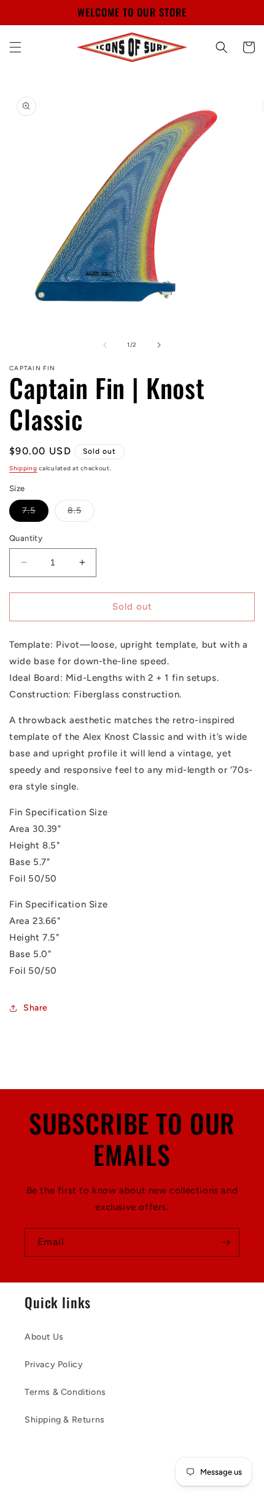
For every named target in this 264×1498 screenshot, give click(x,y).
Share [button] (35, 1008)
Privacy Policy (54, 1364)
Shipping (23, 468)
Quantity (25, 538)
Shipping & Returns (65, 1420)
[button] (15, 47)
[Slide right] (159, 345)
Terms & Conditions (65, 1392)
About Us (44, 1337)
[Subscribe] (225, 1242)
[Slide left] (104, 345)
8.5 (81, 513)
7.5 (35, 513)
